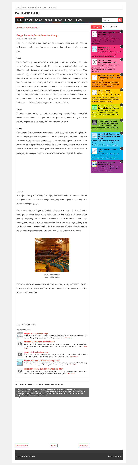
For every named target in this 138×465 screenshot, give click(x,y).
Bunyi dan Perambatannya (27, 39)
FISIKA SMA (58, 20)
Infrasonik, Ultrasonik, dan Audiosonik (39, 341)
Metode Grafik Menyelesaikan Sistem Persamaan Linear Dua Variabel (109, 136)
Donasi (18, 7)
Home (20, 20)
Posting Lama (83, 445)
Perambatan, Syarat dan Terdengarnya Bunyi (42, 360)
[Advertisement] (52, 172)
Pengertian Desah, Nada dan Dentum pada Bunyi (43, 368)
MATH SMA (38, 20)
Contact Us (32, 7)
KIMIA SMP (68, 20)
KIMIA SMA (78, 20)
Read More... (69, 338)
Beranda (53, 445)
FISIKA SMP (48, 20)
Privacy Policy (42, 7)
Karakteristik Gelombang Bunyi (36, 352)
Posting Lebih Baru (22, 445)
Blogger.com (118, 456)
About (24, 7)
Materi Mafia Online (27, 13)
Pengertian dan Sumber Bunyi (36, 333)
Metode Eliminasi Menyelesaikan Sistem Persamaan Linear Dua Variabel (109, 93)
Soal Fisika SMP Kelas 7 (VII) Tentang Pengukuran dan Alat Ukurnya (109, 78)
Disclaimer (52, 7)
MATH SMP (28, 20)
